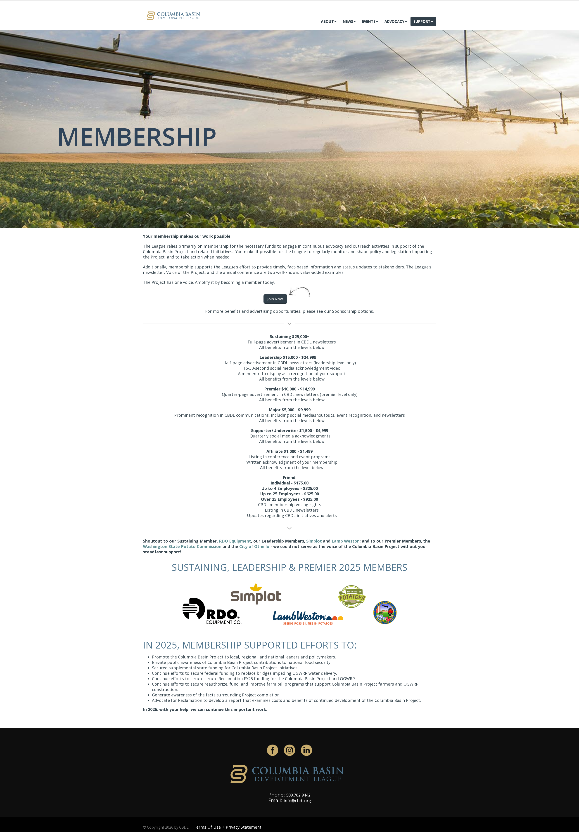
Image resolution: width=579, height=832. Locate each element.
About (327, 21)
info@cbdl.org (297, 800)
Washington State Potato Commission (182, 546)
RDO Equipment (235, 541)
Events (368, 21)
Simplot (314, 541)
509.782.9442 (298, 795)
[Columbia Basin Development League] (174, 15)
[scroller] (571, 826)
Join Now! (275, 298)
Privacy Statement (243, 827)
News (348, 21)
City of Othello (254, 546)
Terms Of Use (207, 827)
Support (421, 21)
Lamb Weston (346, 541)
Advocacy (394, 21)
